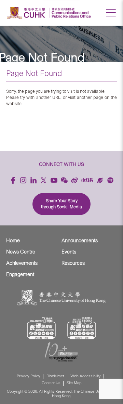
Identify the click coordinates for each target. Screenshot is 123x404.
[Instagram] (23, 180)
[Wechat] (64, 180)
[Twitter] (43, 180)
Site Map (74, 383)
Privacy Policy (28, 376)
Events (69, 252)
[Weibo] (74, 180)
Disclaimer (55, 376)
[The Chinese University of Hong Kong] (27, 13)
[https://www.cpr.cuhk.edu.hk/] (70, 13)
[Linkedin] (33, 180)
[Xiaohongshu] (87, 180)
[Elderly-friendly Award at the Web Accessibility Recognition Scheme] (81, 328)
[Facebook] (13, 180)
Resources (73, 263)
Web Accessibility (85, 376)
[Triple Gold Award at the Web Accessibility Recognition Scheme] (41, 328)
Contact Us (51, 383)
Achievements (22, 263)
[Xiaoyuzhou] (100, 180)
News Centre (20, 252)
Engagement (20, 274)
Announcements (80, 240)
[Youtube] (54, 180)
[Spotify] (110, 180)
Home (13, 240)
